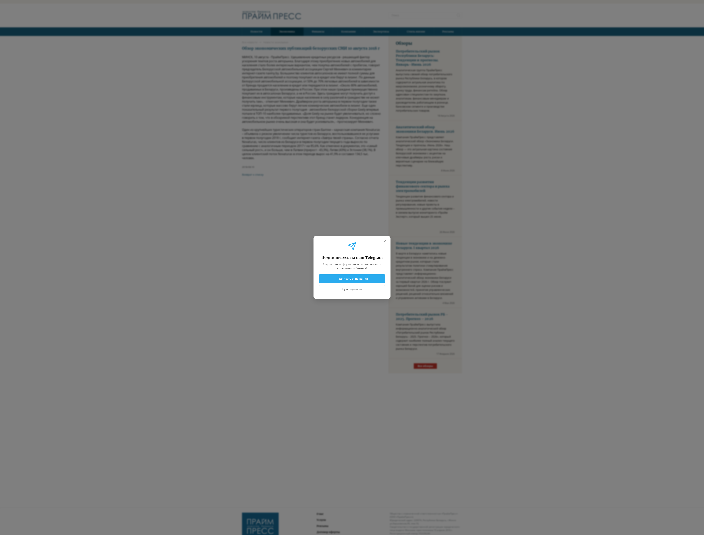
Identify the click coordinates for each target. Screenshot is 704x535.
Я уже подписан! (352, 289)
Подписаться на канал (352, 278)
